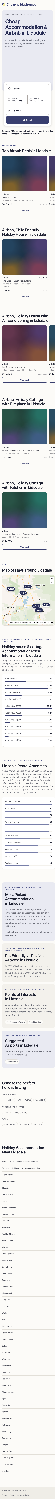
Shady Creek (7, 1339)
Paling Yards (7, 1333)
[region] (28, 600)
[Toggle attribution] (52, 622)
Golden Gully (7, 1287)
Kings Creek (7, 1293)
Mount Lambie (8, 1392)
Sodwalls (6, 1405)
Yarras (5, 1319)
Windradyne (7, 1260)
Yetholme (6, 1425)
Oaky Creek (7, 1326)
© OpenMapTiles (25, 622)
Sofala (4, 1346)
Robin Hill (6, 1227)
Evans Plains (7, 1175)
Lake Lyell (6, 1372)
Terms (12, 1495)
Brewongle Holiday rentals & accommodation (21, 1168)
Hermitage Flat (8, 1458)
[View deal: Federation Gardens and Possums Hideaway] (24, 426)
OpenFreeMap (14, 622)
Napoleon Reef (8, 1214)
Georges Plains (8, 1181)
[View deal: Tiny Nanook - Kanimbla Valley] (24, 343)
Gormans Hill (7, 1194)
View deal (24, 210)
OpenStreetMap (44, 622)
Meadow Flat (7, 1385)
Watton (5, 1313)
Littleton (5, 1471)
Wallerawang (7, 1418)
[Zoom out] (52, 582)
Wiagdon (6, 1359)
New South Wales (27, 14)
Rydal (4, 1398)
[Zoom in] (52, 578)
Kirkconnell (6, 1365)
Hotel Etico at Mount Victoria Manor (16, 281)
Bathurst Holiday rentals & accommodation (20, 1161)
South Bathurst (8, 1240)
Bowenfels (6, 1438)
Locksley (6, 1379)
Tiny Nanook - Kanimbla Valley (15, 367)
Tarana (5, 1412)
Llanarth (5, 1306)
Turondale (6, 1352)
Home (7, 14)
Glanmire (5, 1188)
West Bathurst (8, 1254)
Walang (5, 1247)
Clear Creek (7, 1273)
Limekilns (6, 1300)
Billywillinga (7, 1267)
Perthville (6, 1221)
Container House (9, 197)
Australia (15, 14)
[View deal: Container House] (24, 173)
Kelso (4, 1201)
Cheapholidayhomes (21, 4)
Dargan (5, 1444)
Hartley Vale (7, 1451)
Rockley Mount (8, 1234)
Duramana (6, 1280)
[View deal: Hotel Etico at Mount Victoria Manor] (24, 257)
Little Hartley (7, 1464)
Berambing (6, 1431)
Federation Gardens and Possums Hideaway (20, 450)
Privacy (5, 1495)
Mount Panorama (9, 1208)
